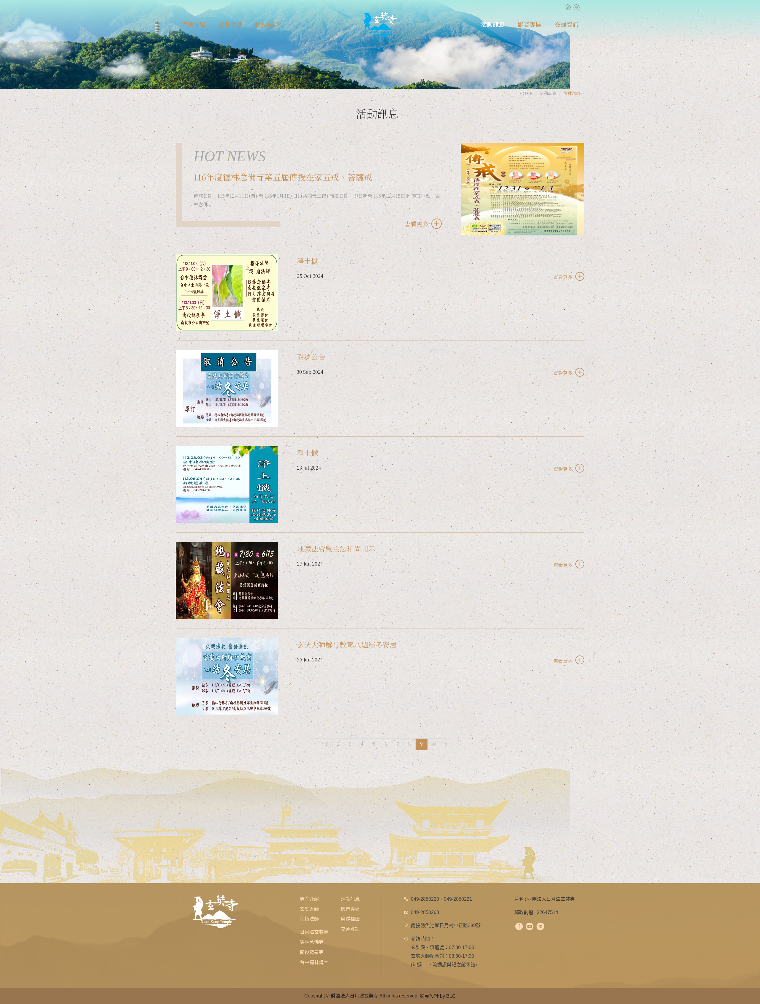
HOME (526, 93)
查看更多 (416, 223)
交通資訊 (350, 929)
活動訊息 (350, 899)
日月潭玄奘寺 (314, 932)
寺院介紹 (309, 899)
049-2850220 (425, 899)
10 (433, 743)
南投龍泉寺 (312, 952)
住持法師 (309, 918)
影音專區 (350, 909)
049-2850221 (458, 899)
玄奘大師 (309, 909)
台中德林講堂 (314, 962)
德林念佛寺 (573, 93)
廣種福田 (350, 918)
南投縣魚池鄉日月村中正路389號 (446, 925)
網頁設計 (429, 996)
